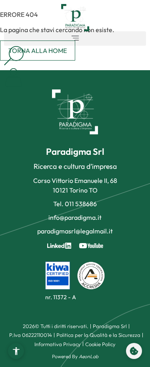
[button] (75, 38)
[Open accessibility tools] (16, 351)
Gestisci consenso (134, 351)
